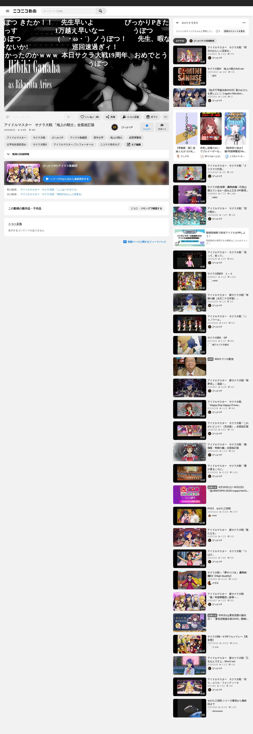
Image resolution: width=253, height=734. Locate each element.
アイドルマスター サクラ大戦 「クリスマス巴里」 (227, 167)
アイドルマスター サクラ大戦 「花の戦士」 (227, 210)
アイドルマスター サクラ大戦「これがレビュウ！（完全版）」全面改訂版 (228, 424)
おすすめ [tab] (180, 40)
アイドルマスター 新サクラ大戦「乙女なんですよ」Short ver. (228, 659)
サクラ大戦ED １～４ (220, 273)
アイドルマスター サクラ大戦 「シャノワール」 (227, 318)
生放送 (26, 3)
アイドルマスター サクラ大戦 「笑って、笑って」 (227, 254)
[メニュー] (165, 116)
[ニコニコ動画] (24, 11)
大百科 (46, 3)
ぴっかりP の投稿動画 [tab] (204, 40)
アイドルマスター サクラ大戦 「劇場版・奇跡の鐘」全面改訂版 (227, 446)
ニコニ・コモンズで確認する (146, 208)
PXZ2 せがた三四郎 (219, 508)
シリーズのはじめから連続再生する (69, 178)
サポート (162, 129)
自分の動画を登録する (28, 267)
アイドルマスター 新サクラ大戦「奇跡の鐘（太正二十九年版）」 (228, 296)
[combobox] (68, 11)
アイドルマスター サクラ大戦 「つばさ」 (227, 553)
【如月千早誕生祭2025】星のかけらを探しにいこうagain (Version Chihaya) (228, 92)
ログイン (214, 3)
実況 (53, 3)
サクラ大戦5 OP (217, 337)
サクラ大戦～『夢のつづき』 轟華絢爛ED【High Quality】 (227, 574)
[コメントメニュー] (244, 22)
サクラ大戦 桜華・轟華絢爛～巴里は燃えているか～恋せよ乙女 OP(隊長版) (227, 188)
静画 (19, 3)
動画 (13, 3)
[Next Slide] (162, 299)
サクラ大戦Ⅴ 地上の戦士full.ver (226, 68)
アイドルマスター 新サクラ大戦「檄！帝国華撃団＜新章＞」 (226, 595)
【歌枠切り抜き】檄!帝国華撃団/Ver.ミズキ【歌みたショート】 (235, 149)
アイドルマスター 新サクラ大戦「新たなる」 (228, 531)
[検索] (101, 11)
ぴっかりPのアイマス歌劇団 (60, 165)
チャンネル (36, 3)
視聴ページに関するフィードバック (147, 332)
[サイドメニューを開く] (7, 11)
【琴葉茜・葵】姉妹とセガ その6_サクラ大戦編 (186, 149)
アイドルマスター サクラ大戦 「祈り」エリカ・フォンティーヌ (227, 681)
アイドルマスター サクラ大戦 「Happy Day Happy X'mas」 (224, 403)
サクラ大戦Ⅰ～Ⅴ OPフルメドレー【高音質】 (228, 638)
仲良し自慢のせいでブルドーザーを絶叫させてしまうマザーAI (209, 149)
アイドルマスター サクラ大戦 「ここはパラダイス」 (49, 189)
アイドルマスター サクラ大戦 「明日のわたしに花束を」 (52, 194)
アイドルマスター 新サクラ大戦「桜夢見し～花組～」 (228, 382)
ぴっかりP (127, 127)
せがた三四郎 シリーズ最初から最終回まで (227, 702)
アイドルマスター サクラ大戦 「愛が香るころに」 (227, 467)
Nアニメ (61, 3)
